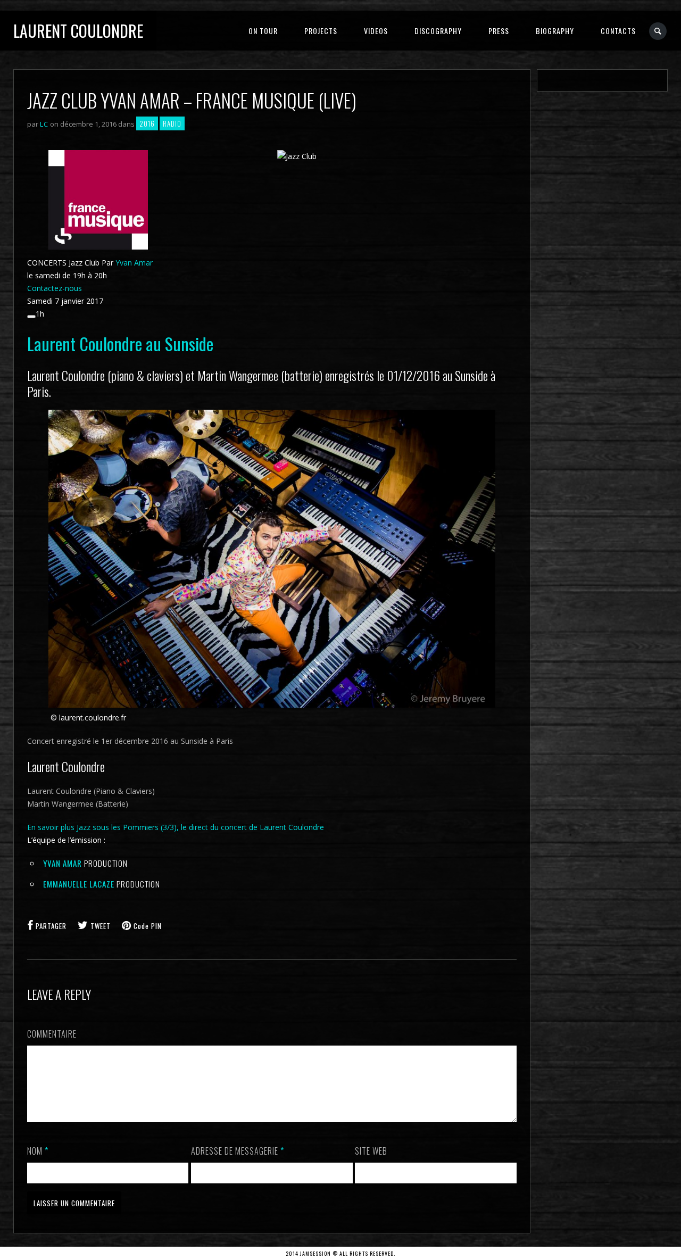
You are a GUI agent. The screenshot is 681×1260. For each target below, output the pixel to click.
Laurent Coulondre (78, 31)
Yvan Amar (134, 263)
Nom (37, 1151)
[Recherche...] (658, 31)
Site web (371, 1151)
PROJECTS (320, 30)
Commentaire (52, 1033)
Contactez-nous (54, 288)
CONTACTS (618, 30)
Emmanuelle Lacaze (78, 884)
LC (44, 124)
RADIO (172, 123)
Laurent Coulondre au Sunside (120, 343)
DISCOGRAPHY (438, 30)
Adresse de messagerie (237, 1151)
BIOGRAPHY (555, 30)
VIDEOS (376, 30)
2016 (147, 123)
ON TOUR (263, 30)
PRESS (498, 30)
